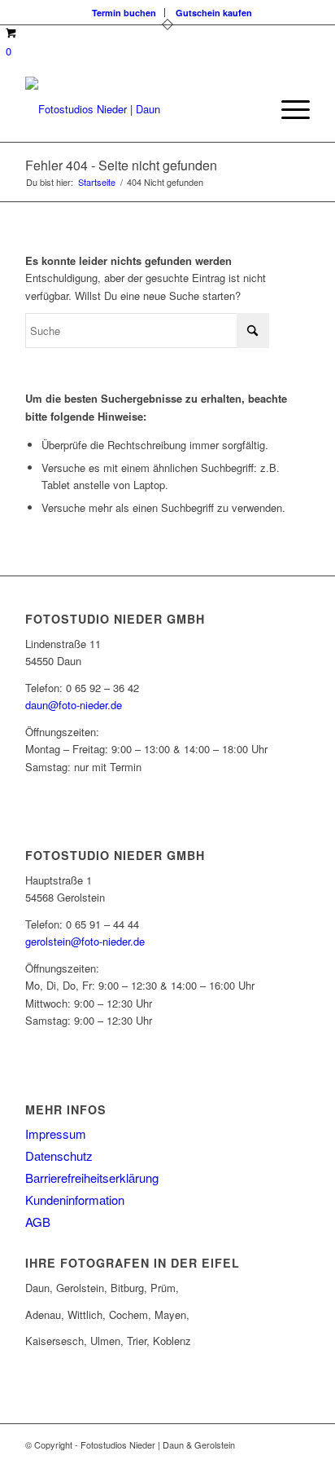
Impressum (55, 1133)
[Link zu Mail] (297, 1461)
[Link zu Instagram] (273, 1461)
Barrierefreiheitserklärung (92, 1177)
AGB (37, 1221)
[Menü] (287, 109)
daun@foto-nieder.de (73, 704)
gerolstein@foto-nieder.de (85, 941)
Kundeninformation (74, 1199)
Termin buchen (124, 13)
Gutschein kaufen (214, 13)
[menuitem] (124, 12)
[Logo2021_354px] (139, 109)
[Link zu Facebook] (249, 1461)
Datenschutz (59, 1155)
